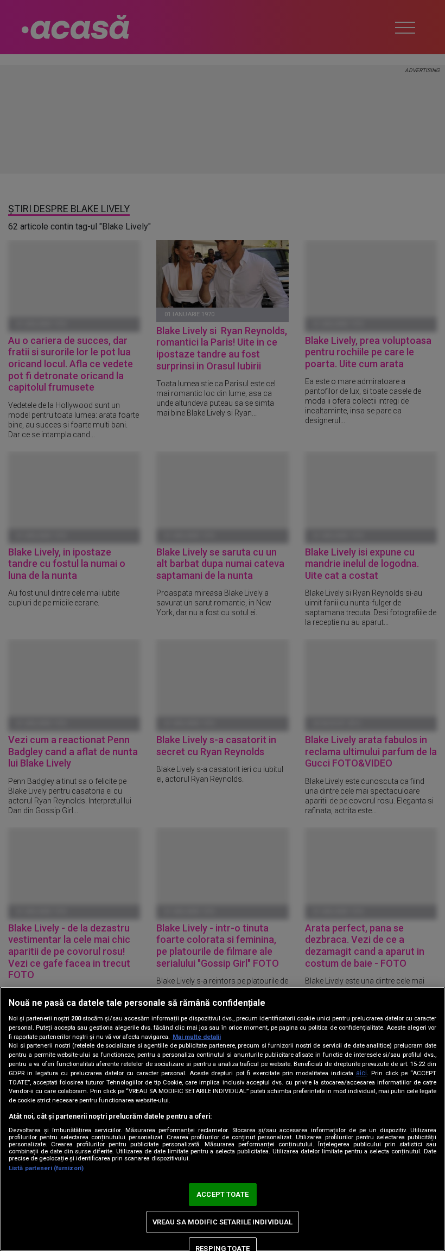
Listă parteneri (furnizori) (46, 1168)
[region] (222, 1119)
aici (361, 1073)
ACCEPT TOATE (222, 1194)
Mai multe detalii (197, 1037)
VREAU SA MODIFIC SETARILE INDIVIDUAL (222, 1222)
